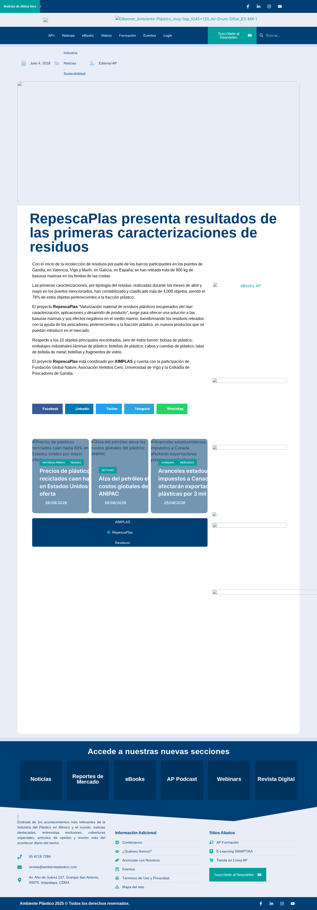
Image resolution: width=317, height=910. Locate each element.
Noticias (68, 35)
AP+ (51, 35)
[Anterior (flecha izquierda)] (8, 455)
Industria (70, 53)
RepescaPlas (122, 532)
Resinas (76, 462)
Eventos (149, 35)
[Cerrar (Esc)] (311, 5)
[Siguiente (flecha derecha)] (308, 455)
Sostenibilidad (74, 74)
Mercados (187, 462)
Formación (127, 35)
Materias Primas (54, 462)
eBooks (88, 35)
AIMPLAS (122, 522)
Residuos (122, 543)
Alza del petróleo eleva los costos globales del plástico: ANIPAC (136, 486)
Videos (106, 35)
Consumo (167, 462)
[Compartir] (300, 5)
